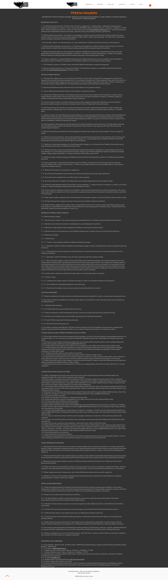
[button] (150, 4)
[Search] (125, 4)
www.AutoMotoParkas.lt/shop (98, 29)
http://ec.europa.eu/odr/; (77, 559)
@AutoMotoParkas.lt (79, 344)
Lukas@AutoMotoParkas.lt (101, 394)
